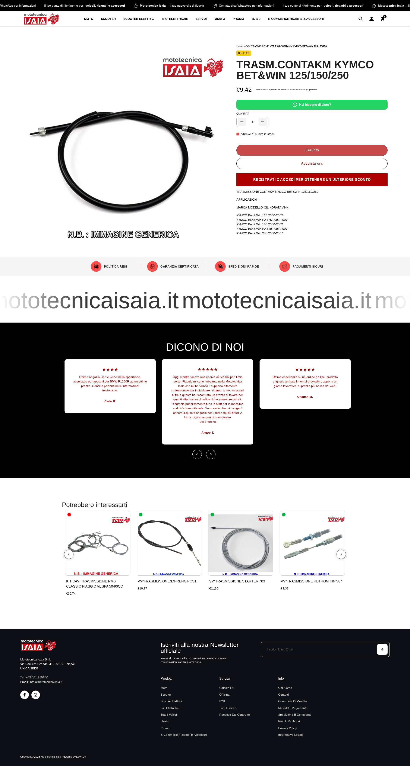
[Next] (210, 454)
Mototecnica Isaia (51, 756)
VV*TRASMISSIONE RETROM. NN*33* (311, 581)
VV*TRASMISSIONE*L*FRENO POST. (167, 581)
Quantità (242, 113)
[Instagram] (35, 695)
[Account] (371, 19)
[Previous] (197, 454)
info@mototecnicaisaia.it (45, 681)
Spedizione (274, 89)
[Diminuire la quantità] (242, 122)
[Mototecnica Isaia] (50, 18)
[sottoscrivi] (382, 649)
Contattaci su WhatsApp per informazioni (263, 5)
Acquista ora (312, 163)
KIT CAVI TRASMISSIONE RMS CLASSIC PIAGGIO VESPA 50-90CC (94, 583)
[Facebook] (24, 695)
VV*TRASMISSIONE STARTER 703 (237, 581)
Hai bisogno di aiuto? (315, 104)
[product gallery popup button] (215, 235)
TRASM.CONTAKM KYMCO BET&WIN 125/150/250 (305, 70)
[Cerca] (360, 19)
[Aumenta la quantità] (263, 122)
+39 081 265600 (37, 677)
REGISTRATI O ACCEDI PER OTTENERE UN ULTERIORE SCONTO (312, 179)
